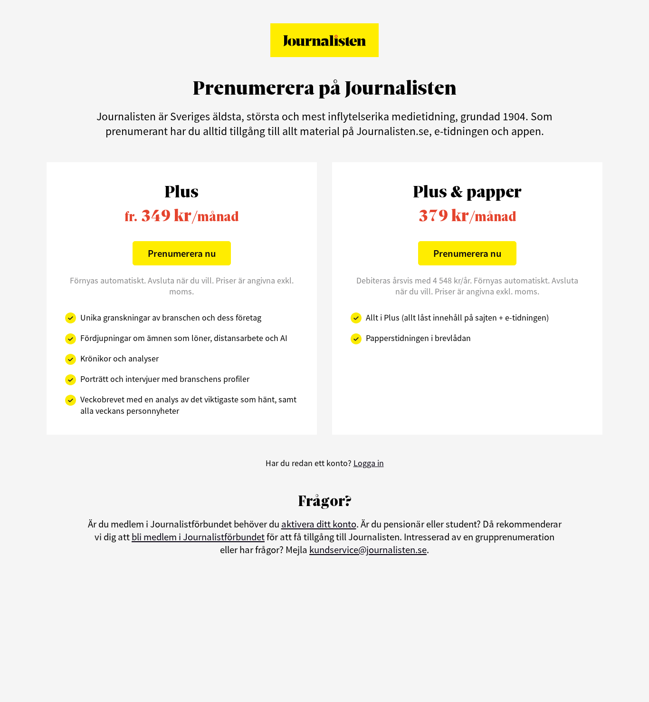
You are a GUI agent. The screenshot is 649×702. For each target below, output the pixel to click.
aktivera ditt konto (318, 524)
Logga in (368, 463)
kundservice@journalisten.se (368, 550)
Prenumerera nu (182, 253)
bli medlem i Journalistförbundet (198, 537)
